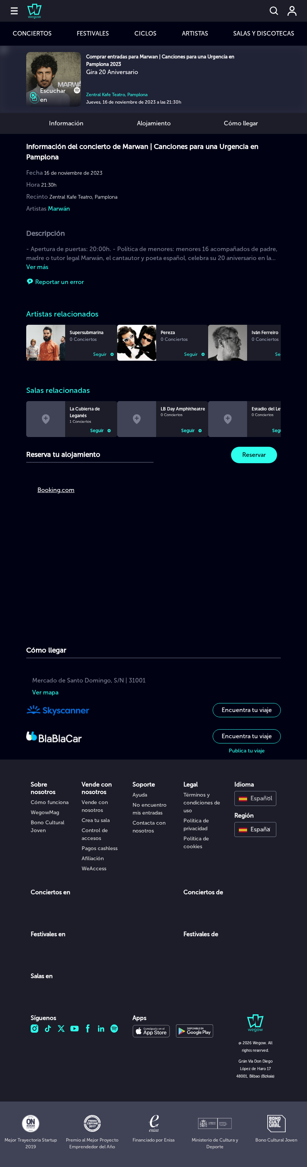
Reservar (254, 454)
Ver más (37, 267)
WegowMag (45, 812)
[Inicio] (30, 11)
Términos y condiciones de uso (201, 803)
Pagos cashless (100, 848)
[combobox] (255, 798)
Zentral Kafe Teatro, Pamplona (117, 94)
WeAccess (94, 868)
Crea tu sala (96, 820)
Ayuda (140, 795)
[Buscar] (274, 11)
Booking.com (56, 490)
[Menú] (14, 11)
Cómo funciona (50, 802)
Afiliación (93, 858)
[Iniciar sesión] (292, 11)
